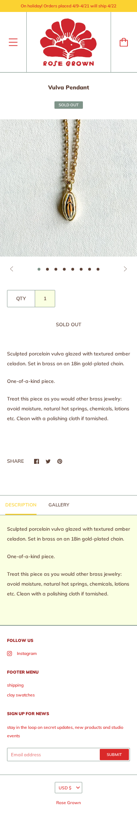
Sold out (68, 324)
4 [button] (64, 269)
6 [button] (81, 269)
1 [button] (39, 269)
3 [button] (55, 269)
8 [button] (98, 269)
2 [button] (47, 269)
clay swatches (21, 695)
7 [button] (89, 269)
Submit (114, 754)
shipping (15, 685)
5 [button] (72, 269)
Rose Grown (68, 802)
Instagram (27, 653)
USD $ (65, 787)
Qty (21, 298)
